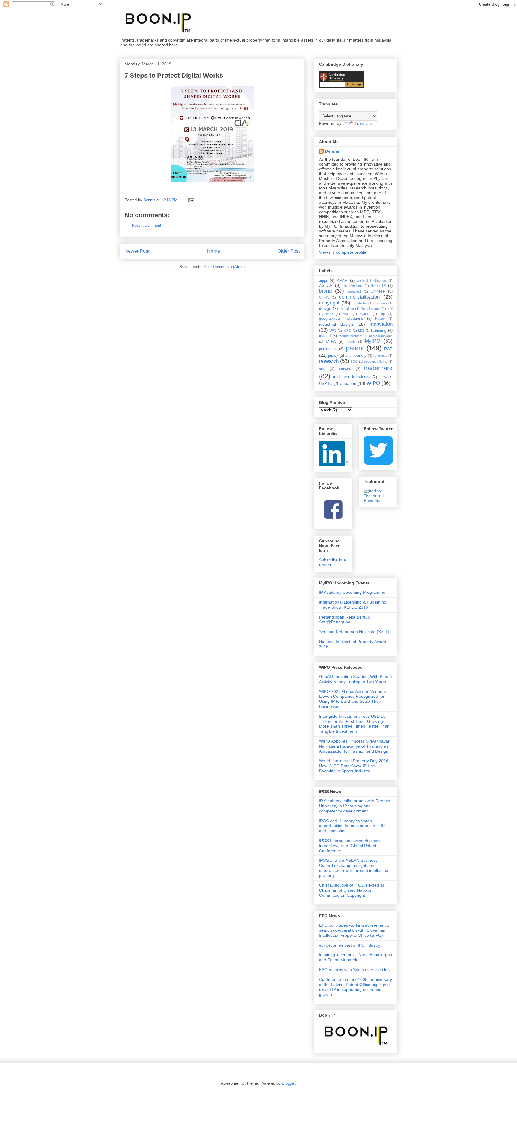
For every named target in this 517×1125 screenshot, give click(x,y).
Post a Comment (146, 225)
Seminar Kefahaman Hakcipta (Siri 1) (354, 631)
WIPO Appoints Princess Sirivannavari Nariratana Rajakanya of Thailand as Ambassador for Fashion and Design (354, 746)
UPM (383, 377)
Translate (363, 123)
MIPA (331, 341)
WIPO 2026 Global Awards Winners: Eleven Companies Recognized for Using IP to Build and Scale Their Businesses (353, 699)
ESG (346, 314)
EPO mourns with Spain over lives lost (355, 969)
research (329, 361)
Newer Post (136, 251)
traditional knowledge (351, 377)
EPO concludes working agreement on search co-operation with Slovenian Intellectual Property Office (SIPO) (355, 930)
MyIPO (372, 341)
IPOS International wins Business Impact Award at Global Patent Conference (350, 845)
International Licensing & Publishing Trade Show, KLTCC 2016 (352, 605)
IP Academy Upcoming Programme (352, 592)
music (351, 341)
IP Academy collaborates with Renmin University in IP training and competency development (354, 805)
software (345, 369)
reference (380, 355)
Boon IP (378, 286)
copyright (329, 303)
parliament (328, 349)
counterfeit (359, 303)
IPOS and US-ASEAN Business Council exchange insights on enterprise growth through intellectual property (354, 868)
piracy (333, 355)
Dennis (332, 151)
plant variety (356, 355)
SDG (354, 361)
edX (390, 308)
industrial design (336, 324)
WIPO (373, 383)
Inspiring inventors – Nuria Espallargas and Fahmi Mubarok (355, 957)
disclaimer (347, 308)
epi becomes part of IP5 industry (349, 945)
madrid (325, 336)
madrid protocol (350, 336)
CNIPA (324, 297)
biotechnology (353, 285)
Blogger (288, 1083)
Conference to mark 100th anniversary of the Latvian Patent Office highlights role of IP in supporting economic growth (355, 987)
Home (213, 251)
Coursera (380, 303)
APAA (342, 280)
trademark (378, 368)
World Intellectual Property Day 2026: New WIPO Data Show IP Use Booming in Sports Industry (354, 765)
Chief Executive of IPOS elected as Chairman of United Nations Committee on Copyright (352, 890)
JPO (333, 330)
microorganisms (381, 336)
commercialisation (359, 297)
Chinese (378, 291)
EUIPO (365, 314)
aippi (323, 280)
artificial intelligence (371, 280)
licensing (378, 330)
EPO (329, 314)
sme (322, 369)
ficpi (382, 314)
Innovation (381, 324)
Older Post (288, 251)
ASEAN (326, 285)
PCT (388, 348)
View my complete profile (342, 252)
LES (361, 330)
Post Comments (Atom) (224, 266)
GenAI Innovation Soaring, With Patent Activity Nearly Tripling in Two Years (355, 679)
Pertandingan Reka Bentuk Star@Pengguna (344, 620)
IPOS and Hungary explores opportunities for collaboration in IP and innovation (352, 825)
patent (355, 348)
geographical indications (341, 318)
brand (325, 291)
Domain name (371, 308)
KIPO (347, 330)
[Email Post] (190, 200)
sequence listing (375, 361)
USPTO (325, 384)
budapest (354, 291)
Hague (380, 318)
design (325, 308)
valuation (347, 383)
